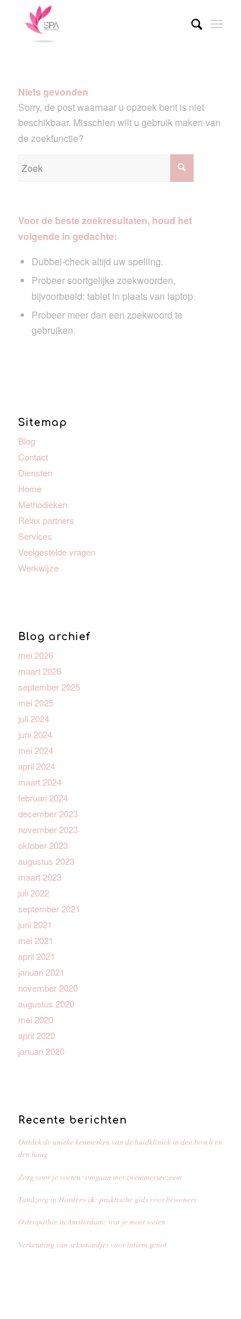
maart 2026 (39, 671)
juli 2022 (33, 893)
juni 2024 (35, 734)
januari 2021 (41, 972)
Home (30, 488)
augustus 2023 (46, 861)
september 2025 (49, 687)
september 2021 (49, 908)
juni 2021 (35, 924)
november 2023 (48, 829)
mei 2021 (35, 940)
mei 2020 (35, 1019)
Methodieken (42, 504)
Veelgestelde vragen (56, 552)
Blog (26, 441)
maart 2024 (39, 782)
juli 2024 (33, 718)
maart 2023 (39, 877)
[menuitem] (191, 23)
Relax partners (46, 520)
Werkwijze (38, 568)
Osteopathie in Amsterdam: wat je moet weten (92, 1221)
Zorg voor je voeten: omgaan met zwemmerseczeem (100, 1176)
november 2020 (48, 988)
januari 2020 (41, 1051)
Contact (33, 457)
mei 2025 (35, 702)
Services (35, 536)
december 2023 (48, 813)
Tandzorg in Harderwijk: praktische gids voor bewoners (107, 1199)
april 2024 (36, 766)
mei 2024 (35, 750)
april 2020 (36, 1035)
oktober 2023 (43, 845)
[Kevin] (100, 23)
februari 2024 (43, 798)
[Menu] (217, 23)
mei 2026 (35, 655)
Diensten (35, 472)
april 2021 (36, 956)
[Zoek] (191, 23)
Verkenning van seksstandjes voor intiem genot (92, 1244)
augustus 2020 (46, 1003)
